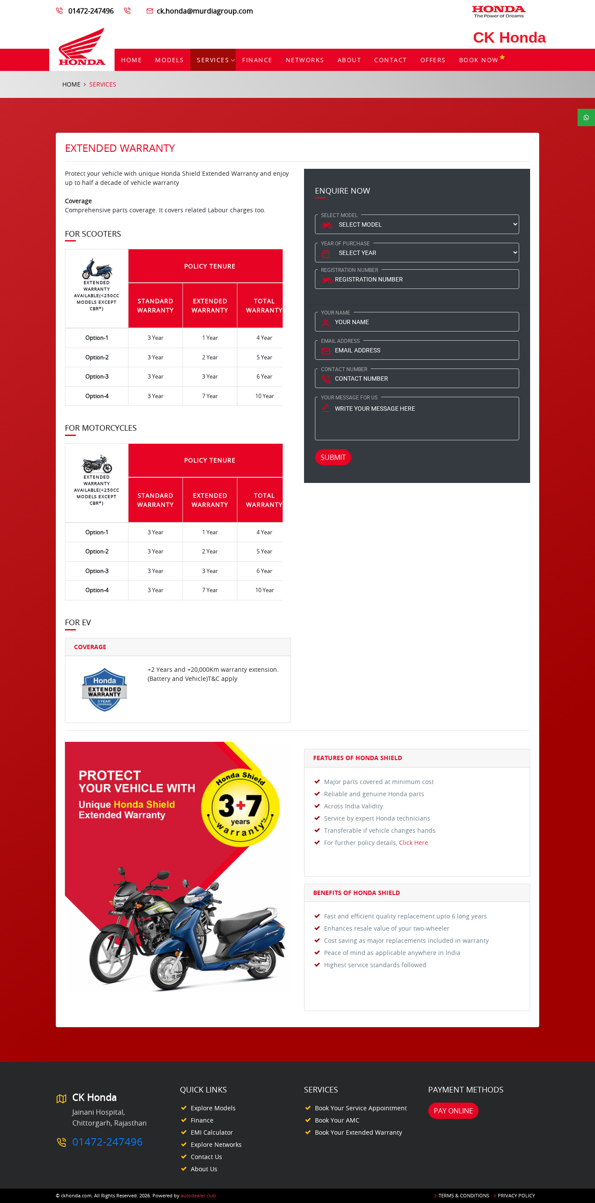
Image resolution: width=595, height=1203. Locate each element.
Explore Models (213, 1108)
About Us (204, 1169)
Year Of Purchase (345, 243)
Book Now (479, 60)
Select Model (339, 214)
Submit (333, 457)
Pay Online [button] (453, 1111)
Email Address (340, 340)
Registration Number (349, 269)
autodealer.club (198, 1195)
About (350, 60)
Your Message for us (349, 397)
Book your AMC (337, 1120)
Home (131, 60)
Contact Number (344, 368)
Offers (433, 60)
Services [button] (213, 60)
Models (169, 60)
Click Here (413, 842)
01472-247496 (91, 11)
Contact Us (206, 1157)
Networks (305, 60)
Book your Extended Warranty (358, 1132)
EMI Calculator (212, 1132)
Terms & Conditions (464, 1195)
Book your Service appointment (361, 1108)
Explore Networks (216, 1144)
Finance (257, 60)
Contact (390, 60)
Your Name (335, 312)
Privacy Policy (516, 1195)
